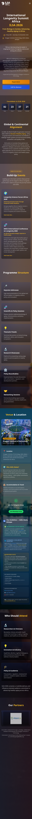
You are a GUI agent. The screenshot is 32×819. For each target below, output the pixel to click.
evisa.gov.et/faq (9, 590)
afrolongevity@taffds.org (10, 601)
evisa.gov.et (21, 530)
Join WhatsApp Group (16, 511)
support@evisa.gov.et (10, 592)
